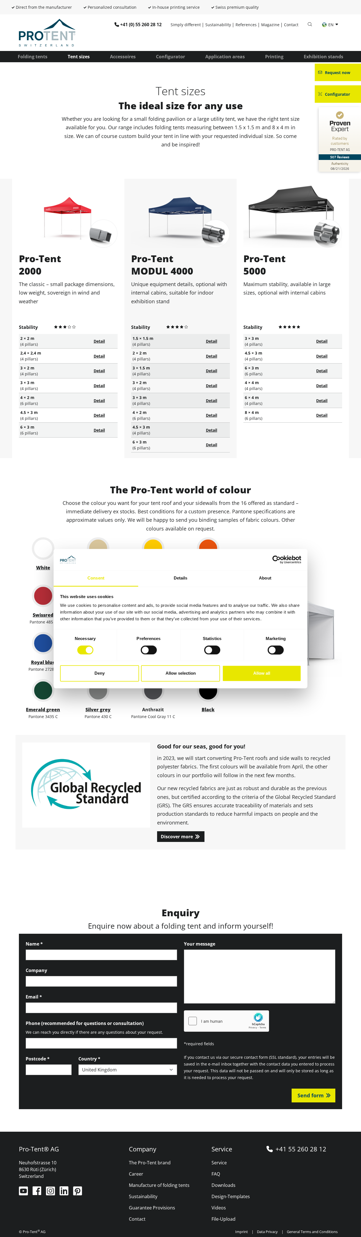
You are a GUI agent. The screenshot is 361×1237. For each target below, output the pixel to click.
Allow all (261, 673)
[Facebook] (37, 1193)
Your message (199, 944)
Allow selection (181, 673)
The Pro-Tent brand (150, 1163)
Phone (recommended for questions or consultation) (85, 1023)
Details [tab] (181, 578)
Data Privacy (267, 1231)
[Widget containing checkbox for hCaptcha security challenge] (226, 1021)
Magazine (270, 24)
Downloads (223, 1185)
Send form (311, 1095)
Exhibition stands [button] (323, 57)
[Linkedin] (65, 1193)
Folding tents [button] (32, 57)
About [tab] (265, 578)
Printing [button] (274, 57)
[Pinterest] (77, 1193)
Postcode (38, 1059)
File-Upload (223, 1219)
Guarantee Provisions (152, 1208)
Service (219, 1163)
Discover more (177, 836)
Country (89, 1059)
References (246, 24)
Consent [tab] (95, 578)
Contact (291, 24)
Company (36, 970)
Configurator (170, 57)
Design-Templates (231, 1196)
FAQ (216, 1174)
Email (34, 997)
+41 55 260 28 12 (301, 1149)
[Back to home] (47, 32)
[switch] (149, 649)
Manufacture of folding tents (159, 1185)
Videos (219, 1208)
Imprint (241, 1231)
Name (34, 944)
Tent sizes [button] (79, 57)
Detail (99, 341)
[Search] (309, 24)
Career (136, 1174)
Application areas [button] (225, 57)
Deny (99, 673)
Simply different (186, 24)
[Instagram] (51, 1193)
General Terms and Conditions (312, 1231)
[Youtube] (24, 1193)
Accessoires (123, 57)
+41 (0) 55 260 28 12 (141, 24)
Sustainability (218, 24)
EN (331, 24)
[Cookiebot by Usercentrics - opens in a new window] (276, 559)
